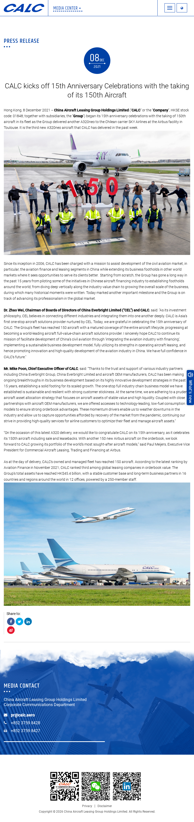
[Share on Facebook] (11, 621)
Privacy (87, 806)
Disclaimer (105, 806)
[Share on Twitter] (19, 621)
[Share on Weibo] (11, 630)
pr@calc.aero (23, 715)
